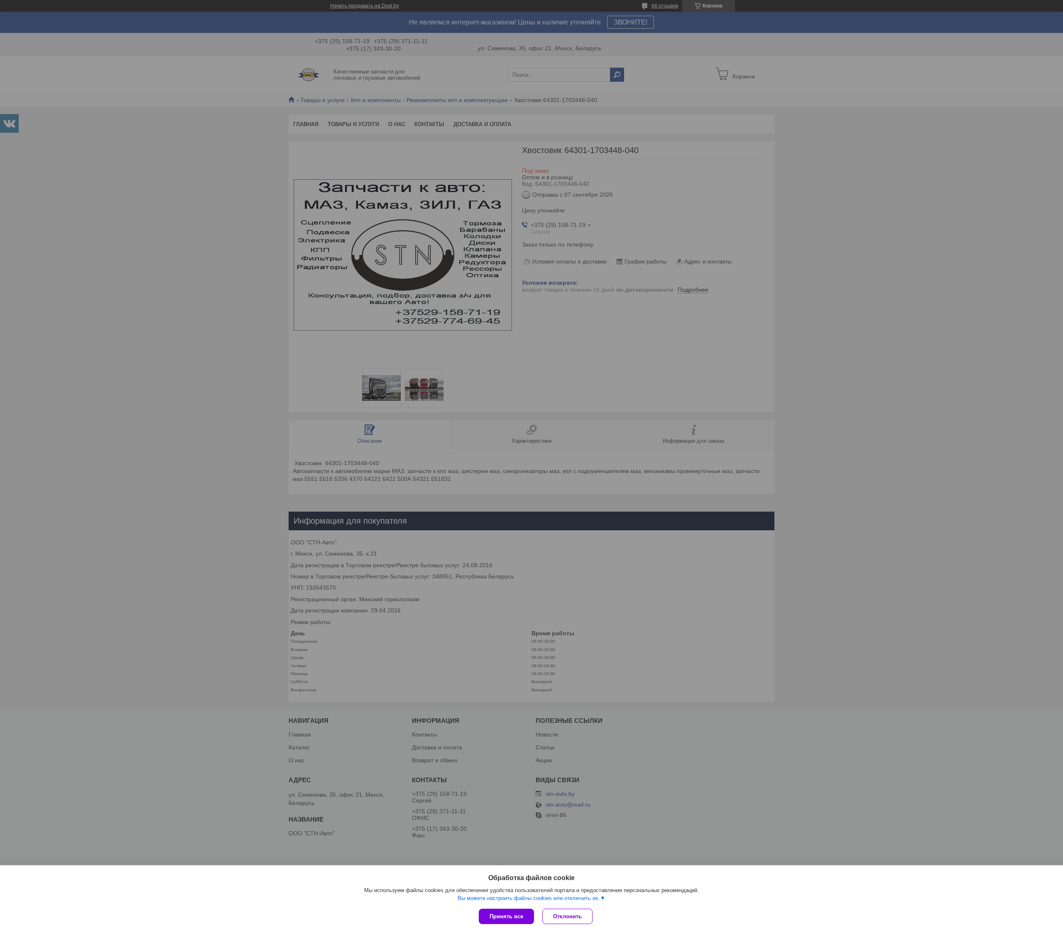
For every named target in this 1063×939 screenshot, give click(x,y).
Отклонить (567, 916)
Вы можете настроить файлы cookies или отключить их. (529, 898)
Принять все (506, 916)
